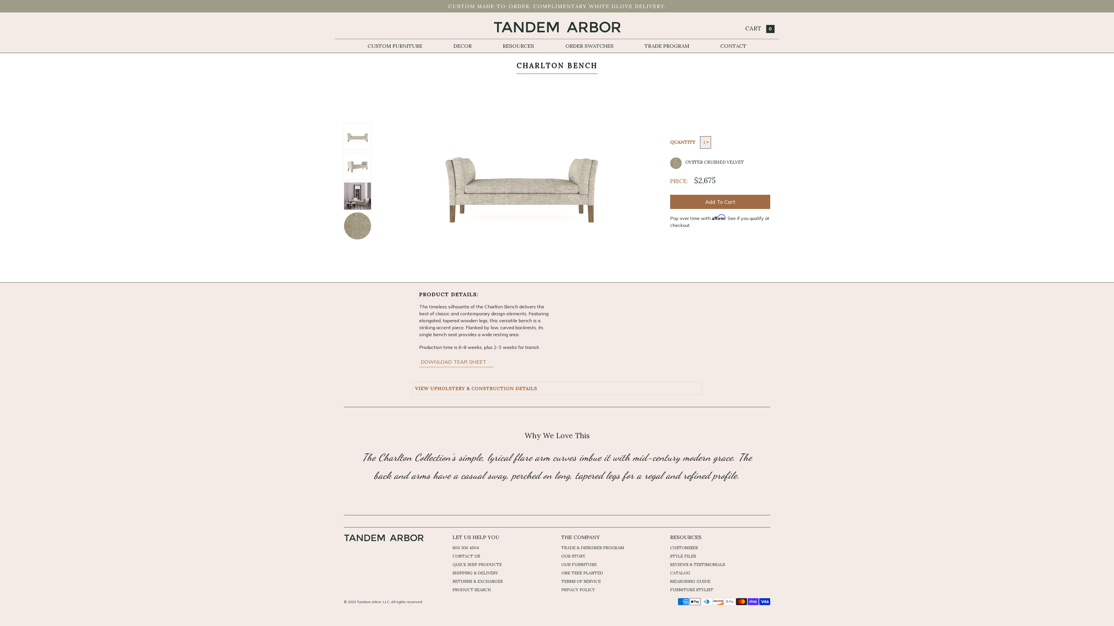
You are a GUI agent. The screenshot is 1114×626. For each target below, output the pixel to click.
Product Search (472, 589)
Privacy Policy (578, 589)
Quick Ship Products (477, 564)
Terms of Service (581, 581)
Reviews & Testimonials (697, 564)
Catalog (680, 573)
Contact (733, 46)
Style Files (683, 556)
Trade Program (667, 46)
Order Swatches (589, 46)
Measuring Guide (690, 581)
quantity (682, 142)
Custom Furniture (395, 46)
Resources (518, 46)
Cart (758, 28)
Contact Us (466, 556)
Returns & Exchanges (478, 581)
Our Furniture (579, 564)
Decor (462, 46)
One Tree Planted (582, 573)
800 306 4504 (466, 547)
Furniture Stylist (691, 589)
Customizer (684, 547)
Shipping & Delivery (475, 573)
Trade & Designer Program (592, 547)
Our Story (573, 556)
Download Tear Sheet (454, 362)
